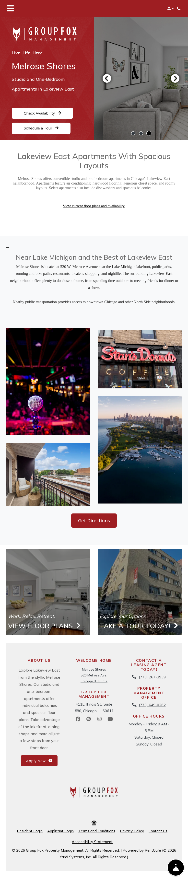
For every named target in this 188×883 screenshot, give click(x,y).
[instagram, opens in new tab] (99, 719)
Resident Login (30, 830)
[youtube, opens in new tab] (110, 719)
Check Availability (40, 113)
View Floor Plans (41, 626)
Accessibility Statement (92, 841)
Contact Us (158, 831)
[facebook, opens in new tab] (78, 719)
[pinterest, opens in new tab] (89, 719)
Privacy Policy (132, 830)
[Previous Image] (106, 78)
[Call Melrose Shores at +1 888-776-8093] (179, 8)
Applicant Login (60, 830)
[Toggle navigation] (10, 8)
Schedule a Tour (38, 128)
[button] (170, 8)
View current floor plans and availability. (94, 206)
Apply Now (42, 760)
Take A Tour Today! (136, 626)
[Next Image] (175, 78)
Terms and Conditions (96, 830)
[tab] (133, 133)
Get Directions (94, 520)
